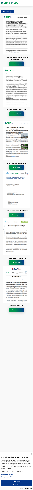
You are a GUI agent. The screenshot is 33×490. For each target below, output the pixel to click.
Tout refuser (16, 485)
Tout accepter (16, 481)
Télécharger (16, 64)
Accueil (3, 8)
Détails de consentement (8, 474)
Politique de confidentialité (8, 477)
